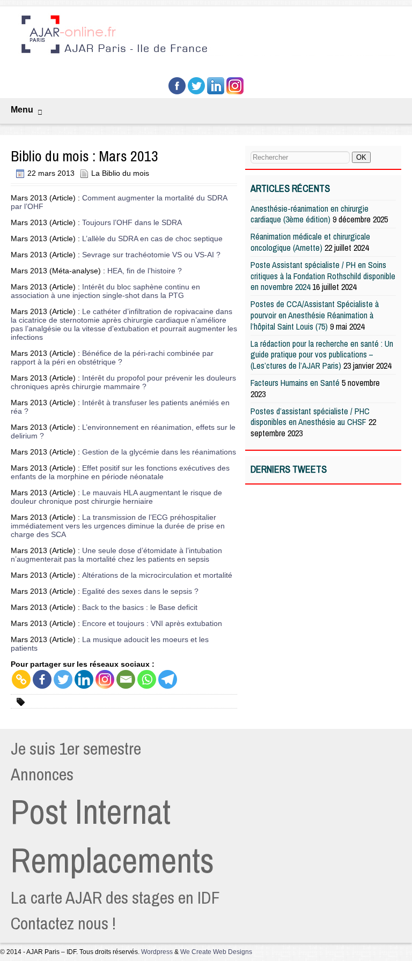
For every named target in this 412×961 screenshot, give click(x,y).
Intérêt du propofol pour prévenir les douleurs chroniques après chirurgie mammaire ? (123, 382)
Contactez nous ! (63, 923)
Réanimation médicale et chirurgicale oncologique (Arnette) (310, 242)
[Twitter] (63, 679)
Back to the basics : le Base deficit (139, 607)
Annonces (42, 774)
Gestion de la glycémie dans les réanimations (159, 452)
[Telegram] (167, 679)
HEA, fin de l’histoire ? (144, 270)
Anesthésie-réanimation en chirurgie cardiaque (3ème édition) (310, 214)
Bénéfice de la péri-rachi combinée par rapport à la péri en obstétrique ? (112, 357)
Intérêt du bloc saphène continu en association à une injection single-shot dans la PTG (105, 291)
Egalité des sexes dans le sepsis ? (140, 591)
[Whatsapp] (146, 679)
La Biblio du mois (120, 173)
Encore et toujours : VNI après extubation (152, 623)
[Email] (125, 679)
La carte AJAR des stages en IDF (115, 897)
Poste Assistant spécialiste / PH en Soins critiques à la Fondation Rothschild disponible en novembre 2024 (323, 276)
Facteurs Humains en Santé (295, 383)
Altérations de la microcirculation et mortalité (157, 575)
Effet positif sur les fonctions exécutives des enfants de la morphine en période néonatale (120, 472)
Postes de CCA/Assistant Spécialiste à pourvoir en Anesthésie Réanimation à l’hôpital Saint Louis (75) (315, 315)
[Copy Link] (21, 679)
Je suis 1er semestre (76, 748)
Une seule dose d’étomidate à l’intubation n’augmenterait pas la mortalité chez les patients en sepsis (116, 554)
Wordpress (157, 952)
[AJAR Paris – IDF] (210, 55)
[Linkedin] (84, 679)
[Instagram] (104, 679)
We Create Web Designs (216, 952)
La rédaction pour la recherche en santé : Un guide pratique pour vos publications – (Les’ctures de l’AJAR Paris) (322, 355)
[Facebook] (42, 679)
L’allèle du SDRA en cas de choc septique (152, 238)
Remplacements (112, 860)
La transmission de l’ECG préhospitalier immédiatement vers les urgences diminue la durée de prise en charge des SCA (118, 526)
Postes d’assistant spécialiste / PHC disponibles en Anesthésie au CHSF (310, 416)
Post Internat (91, 811)
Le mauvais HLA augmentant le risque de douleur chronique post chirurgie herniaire (116, 496)
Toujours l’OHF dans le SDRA (132, 222)
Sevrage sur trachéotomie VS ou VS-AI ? (151, 254)
